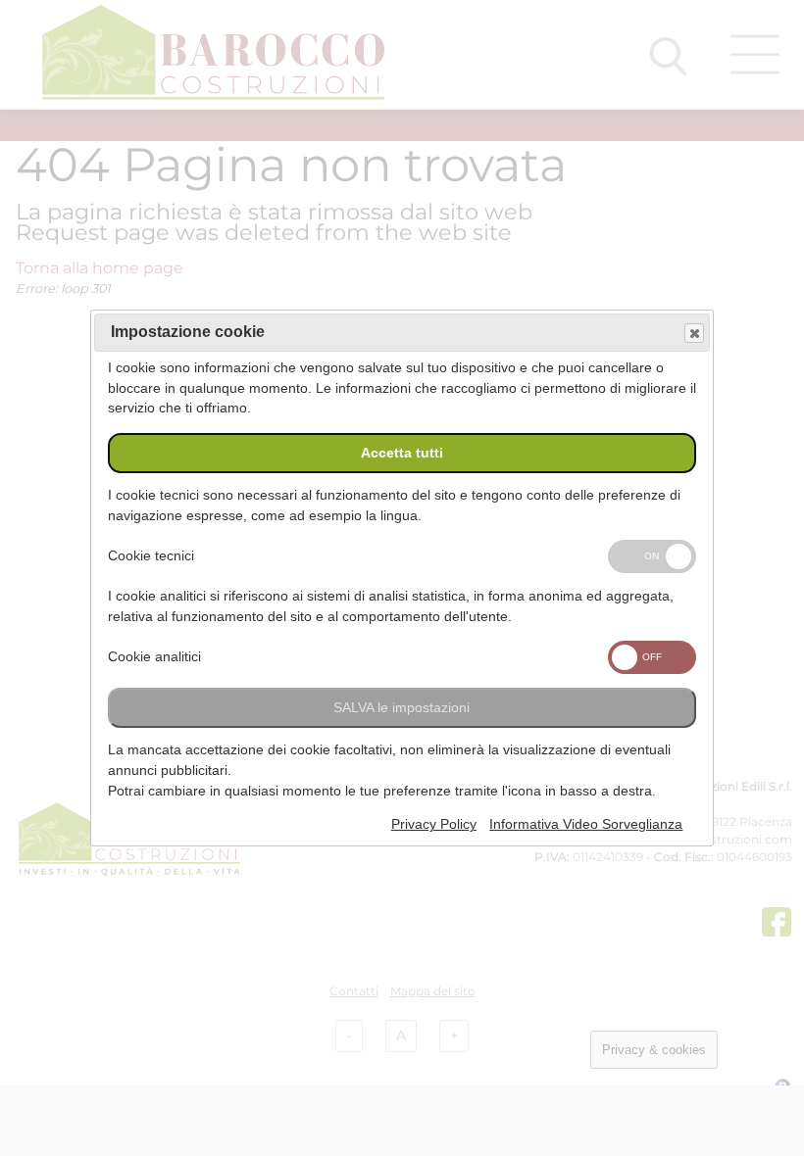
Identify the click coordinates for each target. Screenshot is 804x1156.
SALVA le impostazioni (401, 707)
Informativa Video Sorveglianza (585, 824)
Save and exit (694, 333)
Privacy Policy (434, 824)
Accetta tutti (402, 453)
